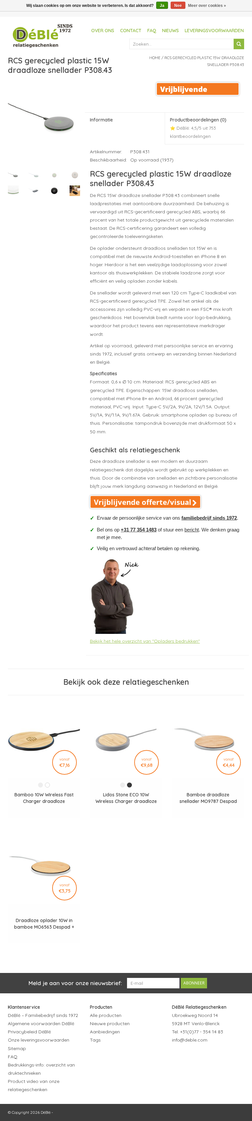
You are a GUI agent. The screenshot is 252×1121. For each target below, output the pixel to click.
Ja (162, 5)
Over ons (102, 30)
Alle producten (105, 1015)
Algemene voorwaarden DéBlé (41, 1023)
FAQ (151, 30)
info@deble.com (189, 1040)
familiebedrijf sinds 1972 (209, 518)
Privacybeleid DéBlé (29, 1032)
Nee (178, 5)
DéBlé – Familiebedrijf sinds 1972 (43, 1015)
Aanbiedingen (105, 1032)
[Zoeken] (239, 44)
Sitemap (17, 1048)
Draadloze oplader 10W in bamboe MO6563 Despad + (44, 923)
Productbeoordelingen (198, 128)
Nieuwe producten (110, 1023)
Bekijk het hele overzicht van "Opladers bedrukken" (145, 641)
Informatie (101, 120)
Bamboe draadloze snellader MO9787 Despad (208, 798)
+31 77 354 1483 (139, 529)
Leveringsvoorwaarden (214, 30)
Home (154, 57)
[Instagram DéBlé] (212, 1056)
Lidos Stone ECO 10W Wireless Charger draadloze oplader (126, 798)
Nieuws (170, 30)
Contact (130, 30)
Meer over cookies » (207, 5)
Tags (95, 1040)
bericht (191, 529)
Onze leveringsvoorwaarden (38, 1040)
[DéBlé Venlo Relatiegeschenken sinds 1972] (43, 35)
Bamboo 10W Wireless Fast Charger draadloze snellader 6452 (44, 798)
